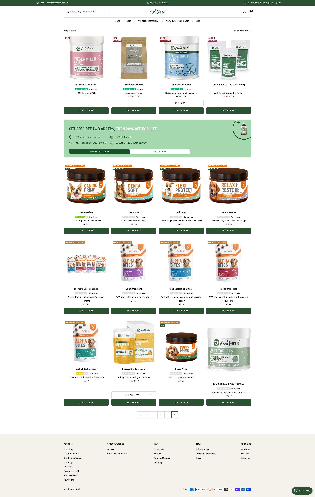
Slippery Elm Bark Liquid (133, 369)
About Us (68, 466)
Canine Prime (86, 212)
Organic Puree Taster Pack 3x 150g (229, 84)
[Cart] (250, 12)
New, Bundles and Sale (177, 21)
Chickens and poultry (117, 453)
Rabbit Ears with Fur (133, 84)
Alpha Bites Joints (134, 289)
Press (198, 458)
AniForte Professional (148, 21)
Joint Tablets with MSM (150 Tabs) (228, 384)
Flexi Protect (181, 212)
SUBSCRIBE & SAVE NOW (99, 151)
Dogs (117, 21)
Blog (198, 21)
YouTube (245, 453)
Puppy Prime (181, 369)
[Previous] (140, 414)
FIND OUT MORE (160, 151)
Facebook (245, 449)
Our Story (68, 449)
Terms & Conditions (205, 453)
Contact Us (158, 449)
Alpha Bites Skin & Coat (181, 289)
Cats (129, 21)
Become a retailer (72, 471)
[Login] (244, 12)
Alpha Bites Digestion (86, 369)
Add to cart (86, 111)
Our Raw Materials (72, 458)
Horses (110, 449)
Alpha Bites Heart (229, 289)
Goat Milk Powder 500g (86, 84)
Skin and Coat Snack (181, 84)
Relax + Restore (229, 212)
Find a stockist (71, 475)
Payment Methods (161, 458)
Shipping (157, 462)
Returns (157, 453)
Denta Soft (134, 212)
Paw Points (69, 480)
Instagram (246, 458)
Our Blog (68, 462)
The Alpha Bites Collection (86, 289)
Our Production (71, 453)
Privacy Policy (202, 449)
